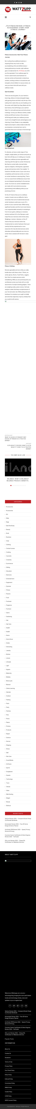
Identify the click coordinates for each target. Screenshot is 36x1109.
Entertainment (10, 578)
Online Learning (10, 688)
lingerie (8, 669)
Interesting (9, 646)
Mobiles (8, 677)
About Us (7, 1049)
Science (8, 737)
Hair (7, 620)
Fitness (8, 590)
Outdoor (8, 696)
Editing (8, 567)
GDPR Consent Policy (10, 1100)
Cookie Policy (8, 1091)
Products (8, 730)
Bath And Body (10, 525)
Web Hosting (9, 794)
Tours (7, 783)
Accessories (9, 506)
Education (9, 571)
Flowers (8, 593)
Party (7, 707)
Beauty (8, 529)
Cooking (8, 552)
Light (7, 665)
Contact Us (8, 1053)
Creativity (8, 559)
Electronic (9, 575)
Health (8, 628)
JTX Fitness (21, 70)
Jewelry (8, 650)
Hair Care (8, 624)
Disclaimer (8, 1057)
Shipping (8, 745)
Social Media (9, 760)
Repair (8, 733)
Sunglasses (9, 771)
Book (7, 533)
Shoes (8, 749)
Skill (7, 752)
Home (8, 635)
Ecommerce (9, 563)
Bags (7, 522)
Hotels (8, 643)
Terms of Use (8, 1062)
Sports (8, 767)
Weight (8, 798)
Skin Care (8, 756)
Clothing (8, 544)
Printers (8, 726)
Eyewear (8, 586)
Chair (7, 541)
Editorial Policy (9, 1079)
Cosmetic (8, 556)
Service (8, 741)
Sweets (8, 775)
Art (7, 514)
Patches (8, 711)
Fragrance (9, 605)
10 (25, 485)
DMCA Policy (8, 1087)
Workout (8, 805)
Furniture (8, 609)
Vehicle (8, 786)
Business (8, 537)
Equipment (9, 582)
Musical (8, 684)
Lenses (8, 658)
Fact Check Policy (9, 1070)
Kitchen (8, 654)
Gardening (9, 616)
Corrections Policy (10, 1083)
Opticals (8, 692)
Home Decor (9, 639)
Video (7, 790)
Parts (7, 703)
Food (7, 597)
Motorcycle (9, 681)
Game (8, 612)
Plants (8, 722)
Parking (8, 699)
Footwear (8, 601)
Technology (9, 779)
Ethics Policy (8, 1074)
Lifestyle (8, 662)
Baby (7, 518)
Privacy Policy (8, 1066)
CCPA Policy (8, 1096)
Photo (8, 718)
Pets (7, 715)
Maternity (9, 673)
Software (8, 764)
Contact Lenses (10, 548)
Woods (8, 802)
